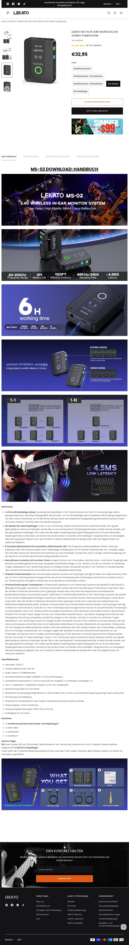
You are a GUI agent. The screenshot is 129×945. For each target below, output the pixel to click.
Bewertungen (31, 156)
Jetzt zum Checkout (97, 111)
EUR (117, 4)
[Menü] (8, 13)
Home (4, 21)
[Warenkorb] (121, 13)
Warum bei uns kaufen (57, 156)
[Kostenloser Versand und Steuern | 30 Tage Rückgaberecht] (64, 4)
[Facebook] (13, 4)
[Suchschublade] (109, 13)
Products (13, 21)
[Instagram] (7, 4)
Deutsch (107, 4)
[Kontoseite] (115, 13)
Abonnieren (64, 879)
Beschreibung (9, 156)
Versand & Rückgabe (87, 156)
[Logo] (21, 13)
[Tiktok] (24, 4)
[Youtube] (19, 4)
